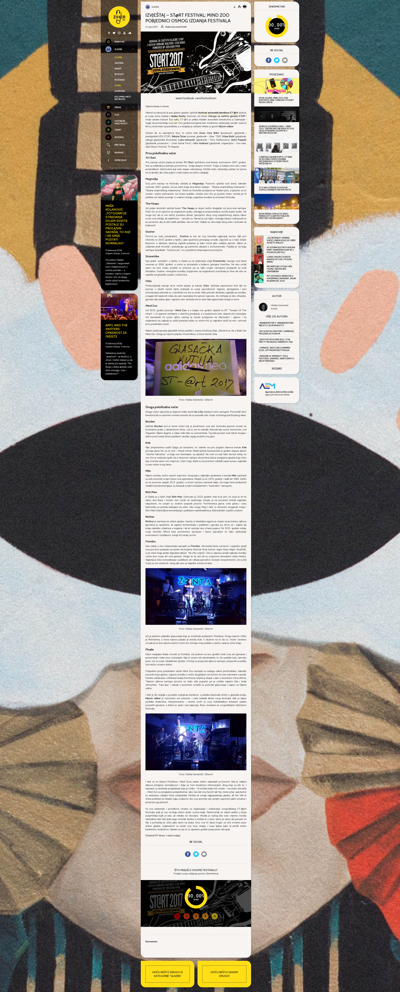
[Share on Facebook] (188, 856)
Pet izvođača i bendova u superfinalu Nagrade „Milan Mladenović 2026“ (281, 278)
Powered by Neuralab (120, 168)
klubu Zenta (178, 116)
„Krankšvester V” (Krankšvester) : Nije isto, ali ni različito (276, 324)
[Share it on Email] (204, 856)
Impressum (120, 160)
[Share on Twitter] (196, 856)
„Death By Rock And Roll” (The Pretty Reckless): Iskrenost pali (276, 340)
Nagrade (119, 152)
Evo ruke (174, 119)
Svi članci (277, 368)
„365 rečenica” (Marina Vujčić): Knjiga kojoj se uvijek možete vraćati (281, 240)
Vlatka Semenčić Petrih (279, 307)
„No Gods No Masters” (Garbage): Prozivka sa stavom (276, 332)
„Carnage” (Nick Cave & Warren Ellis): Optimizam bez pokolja (274, 348)
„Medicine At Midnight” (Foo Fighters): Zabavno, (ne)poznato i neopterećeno (276, 358)
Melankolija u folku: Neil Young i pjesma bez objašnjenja (279, 269)
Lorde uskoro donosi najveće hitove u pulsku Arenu (279, 259)
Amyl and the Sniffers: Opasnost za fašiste (116, 330)
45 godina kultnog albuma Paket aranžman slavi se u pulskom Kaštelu (281, 250)
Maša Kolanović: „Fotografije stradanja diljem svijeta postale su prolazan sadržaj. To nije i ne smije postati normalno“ (117, 224)
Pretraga (120, 145)
